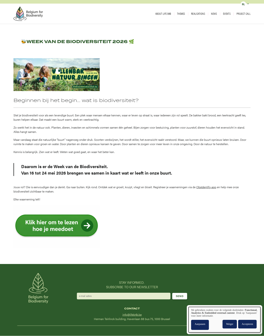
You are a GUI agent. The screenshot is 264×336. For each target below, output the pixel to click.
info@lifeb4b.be (132, 314)
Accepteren (247, 324)
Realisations (198, 14)
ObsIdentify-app (206, 187)
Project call (244, 14)
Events (227, 14)
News (214, 14)
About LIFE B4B (163, 14)
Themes (181, 14)
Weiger (229, 324)
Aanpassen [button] (200, 324)
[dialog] (224, 319)
